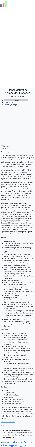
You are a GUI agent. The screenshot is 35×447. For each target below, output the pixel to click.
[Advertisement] (17, 125)
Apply (3, 425)
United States (8, 102)
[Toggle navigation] (11, 4)
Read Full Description (8, 422)
